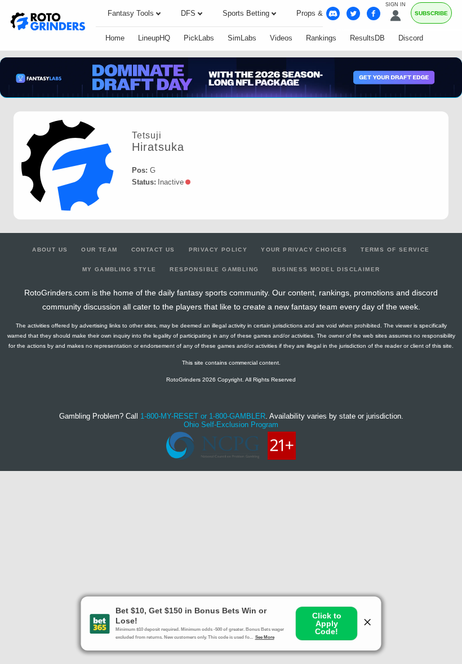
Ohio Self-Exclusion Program (231, 424)
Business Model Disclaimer (326, 269)
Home (115, 38)
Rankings (321, 38)
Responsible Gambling (214, 269)
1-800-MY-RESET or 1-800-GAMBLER (202, 416)
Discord (410, 38)
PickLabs (199, 38)
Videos (281, 38)
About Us (50, 249)
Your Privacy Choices (304, 249)
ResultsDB (367, 38)
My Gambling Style (119, 269)
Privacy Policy (218, 249)
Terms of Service (395, 249)
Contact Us (153, 249)
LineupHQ (154, 38)
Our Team (99, 249)
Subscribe (431, 13)
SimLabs (242, 38)
